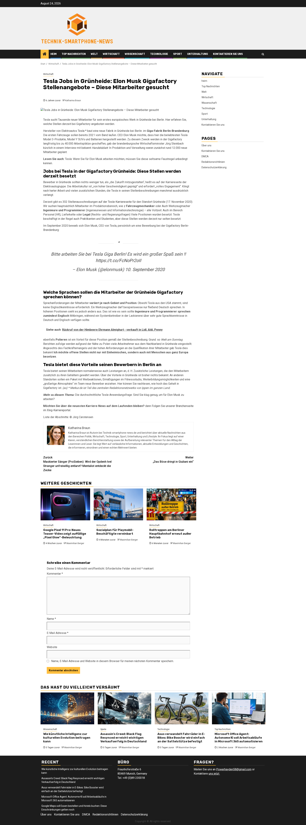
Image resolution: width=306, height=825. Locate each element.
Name (51, 618)
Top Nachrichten (74, 54)
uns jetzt (214, 773)
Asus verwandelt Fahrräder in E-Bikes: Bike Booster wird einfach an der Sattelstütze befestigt (181, 737)
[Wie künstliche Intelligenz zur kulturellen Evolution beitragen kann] (67, 708)
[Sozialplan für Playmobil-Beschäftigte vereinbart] (118, 504)
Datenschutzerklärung (214, 167)
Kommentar (55, 573)
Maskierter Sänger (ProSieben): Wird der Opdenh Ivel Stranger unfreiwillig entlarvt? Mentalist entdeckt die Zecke (77, 464)
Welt (94, 54)
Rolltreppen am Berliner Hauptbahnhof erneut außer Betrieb (170, 533)
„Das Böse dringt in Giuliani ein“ (173, 459)
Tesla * (82, 131)
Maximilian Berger (75, 543)
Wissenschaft (135, 54)
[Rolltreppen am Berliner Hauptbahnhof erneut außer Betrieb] (171, 504)
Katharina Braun (73, 100)
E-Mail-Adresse (57, 633)
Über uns (206, 145)
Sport (177, 54)
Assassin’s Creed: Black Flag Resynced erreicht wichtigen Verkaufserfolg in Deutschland (123, 737)
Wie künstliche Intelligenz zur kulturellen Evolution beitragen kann (66, 737)
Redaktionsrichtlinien (213, 161)
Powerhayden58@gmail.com (233, 769)
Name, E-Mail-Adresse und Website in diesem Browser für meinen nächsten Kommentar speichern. (112, 661)
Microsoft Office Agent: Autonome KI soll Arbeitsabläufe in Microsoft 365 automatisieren (239, 737)
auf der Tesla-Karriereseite (115, 201)
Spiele (103, 729)
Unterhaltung (197, 54)
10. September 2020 (145, 269)
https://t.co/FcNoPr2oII (118, 260)
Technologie (159, 54)
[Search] (263, 54)
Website (52, 647)
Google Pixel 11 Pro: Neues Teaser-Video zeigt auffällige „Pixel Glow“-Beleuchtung (64, 533)
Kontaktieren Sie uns (228, 54)
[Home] (45, 54)
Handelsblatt (100, 148)
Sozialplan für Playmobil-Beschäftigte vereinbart (115, 531)
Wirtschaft (111, 54)
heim (53, 54)
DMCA (205, 156)
